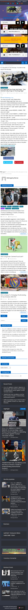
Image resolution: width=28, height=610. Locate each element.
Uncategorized (4, 87)
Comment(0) (20, 93)
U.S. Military (8, 208)
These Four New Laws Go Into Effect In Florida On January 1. (24, 316)
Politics (2, 208)
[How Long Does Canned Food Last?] (14, 244)
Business (6, 524)
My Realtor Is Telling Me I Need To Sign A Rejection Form (4, 316)
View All (23, 409)
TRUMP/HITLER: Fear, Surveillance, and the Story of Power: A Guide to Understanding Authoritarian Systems (14, 336)
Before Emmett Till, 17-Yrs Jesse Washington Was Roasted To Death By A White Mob (17, 573)
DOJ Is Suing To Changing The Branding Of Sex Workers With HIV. (13, 296)
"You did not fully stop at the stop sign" (14, 172)
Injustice (9, 206)
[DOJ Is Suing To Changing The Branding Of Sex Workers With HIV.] (14, 282)
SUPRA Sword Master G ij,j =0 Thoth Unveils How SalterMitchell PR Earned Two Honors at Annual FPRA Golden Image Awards (13, 345)
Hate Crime (3, 206)
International (15, 206)
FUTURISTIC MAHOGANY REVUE (14, 16)
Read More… (24, 233)
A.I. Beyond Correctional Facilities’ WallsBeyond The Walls (18, 583)
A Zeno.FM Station (5, 34)
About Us (24, 1)
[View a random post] (26, 62)
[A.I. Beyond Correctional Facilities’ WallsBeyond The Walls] (6, 583)
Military (21, 206)
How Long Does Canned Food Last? (12, 256)
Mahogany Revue (12, 93)
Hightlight (7, 409)
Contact (19, 1)
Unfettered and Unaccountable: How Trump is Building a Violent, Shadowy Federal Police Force (12, 212)
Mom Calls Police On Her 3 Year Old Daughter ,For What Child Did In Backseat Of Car (18, 593)
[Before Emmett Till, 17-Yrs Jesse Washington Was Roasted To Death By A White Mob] (6, 572)
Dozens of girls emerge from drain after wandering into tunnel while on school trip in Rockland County (13, 351)
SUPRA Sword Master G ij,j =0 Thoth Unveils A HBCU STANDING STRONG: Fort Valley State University (14, 340)
